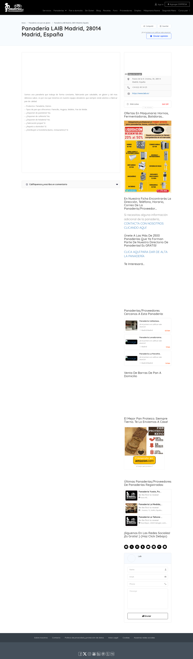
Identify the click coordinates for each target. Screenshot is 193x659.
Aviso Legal (113, 637)
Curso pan (183, 10)
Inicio (24, 23)
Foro (115, 10)
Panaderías (59, 10)
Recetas (107, 10)
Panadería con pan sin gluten (39, 23)
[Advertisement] (70, 73)
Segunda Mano (169, 10)
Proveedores (126, 10)
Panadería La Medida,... (150, 504)
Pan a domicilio (76, 10)
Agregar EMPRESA (178, 4)
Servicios (47, 10)
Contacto (56, 637)
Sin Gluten (89, 10)
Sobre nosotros (41, 637)
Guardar (165, 26)
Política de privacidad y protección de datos (84, 637)
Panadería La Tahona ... (150, 517)
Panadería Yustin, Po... (150, 491)
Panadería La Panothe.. (150, 354)
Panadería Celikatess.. (149, 321)
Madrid (144, 330)
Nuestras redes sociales (144, 637)
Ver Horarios (148, 107)
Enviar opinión (160, 36)
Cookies (126, 637)
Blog (98, 10)
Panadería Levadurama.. (150, 337)
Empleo (137, 10)
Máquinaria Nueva (152, 10)
